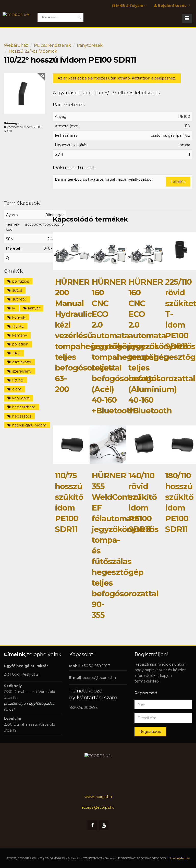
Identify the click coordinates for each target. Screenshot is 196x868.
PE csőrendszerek (52, 45)
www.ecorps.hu (98, 796)
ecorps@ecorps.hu (99, 677)
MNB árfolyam (129, 5)
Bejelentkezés (172, 5)
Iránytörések (90, 45)
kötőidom (20, 398)
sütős (16, 290)
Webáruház (16, 45)
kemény (19, 335)
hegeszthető (23, 407)
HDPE (17, 326)
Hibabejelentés (179, 858)
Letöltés (177, 181)
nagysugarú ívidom (28, 425)
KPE (15, 353)
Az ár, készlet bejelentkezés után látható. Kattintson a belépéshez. (117, 78)
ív (13, 308)
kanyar (33, 308)
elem (16, 389)
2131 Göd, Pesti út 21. (22, 674)
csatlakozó (21, 362)
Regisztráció (150, 731)
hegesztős (21, 416)
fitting (17, 380)
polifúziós (20, 281)
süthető (18, 299)
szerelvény (21, 371)
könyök (18, 317)
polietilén (19, 344)
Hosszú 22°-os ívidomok (33, 51)
